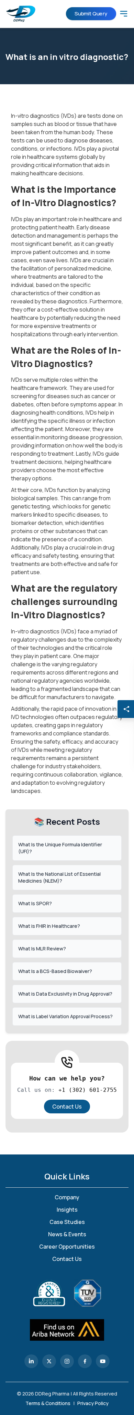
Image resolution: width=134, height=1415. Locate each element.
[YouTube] (103, 1361)
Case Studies (67, 1222)
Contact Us (67, 1106)
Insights (67, 1209)
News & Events (67, 1234)
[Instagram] (67, 1361)
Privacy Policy (93, 1403)
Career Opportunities (67, 1246)
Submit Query (91, 13)
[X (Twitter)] (49, 1361)
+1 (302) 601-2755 (87, 1090)
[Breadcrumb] (124, 13)
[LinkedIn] (31, 1361)
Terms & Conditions (47, 1403)
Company (67, 1197)
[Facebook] (85, 1361)
